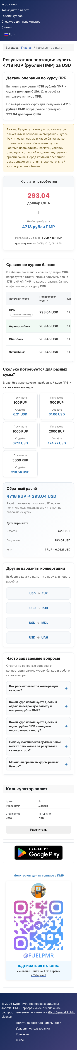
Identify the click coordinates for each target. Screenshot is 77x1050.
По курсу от (44, 813)
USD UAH (38, 637)
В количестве (13, 813)
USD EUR (38, 593)
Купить (9, 801)
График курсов (12, 16)
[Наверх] (70, 1043)
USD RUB (38, 608)
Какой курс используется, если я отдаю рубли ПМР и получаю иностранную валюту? (33, 726)
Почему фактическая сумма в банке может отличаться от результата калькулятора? (35, 746)
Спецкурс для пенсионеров (20, 21)
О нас (20, 1040)
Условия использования (33, 1028)
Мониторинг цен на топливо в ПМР (38, 875)
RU (10, 34)
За (39, 801)
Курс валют (9, 4)
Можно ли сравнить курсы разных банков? (34, 764)
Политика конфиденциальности (38, 1022)
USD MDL (38, 623)
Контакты (22, 1034)
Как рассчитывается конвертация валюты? (33, 688)
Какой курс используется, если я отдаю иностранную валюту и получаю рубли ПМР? (33, 706)
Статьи (6, 27)
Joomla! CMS (10, 1008)
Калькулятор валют (15, 10)
